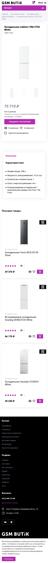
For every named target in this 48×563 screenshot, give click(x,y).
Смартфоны (6, 426)
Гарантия (5, 478)
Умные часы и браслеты (11, 433)
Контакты (6, 475)
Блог (4, 486)
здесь (17, 554)
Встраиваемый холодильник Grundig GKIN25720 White (20, 318)
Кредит (5, 471)
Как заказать (7, 467)
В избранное (29, 128)
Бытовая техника (9, 440)
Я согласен (8, 559)
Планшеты (6, 429)
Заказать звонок (11, 503)
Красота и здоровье (10, 448)
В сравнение (13, 128)
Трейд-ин (5, 482)
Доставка (6, 464)
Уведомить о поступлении (20, 122)
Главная (5, 460)
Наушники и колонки (10, 437)
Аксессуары (7, 444)
